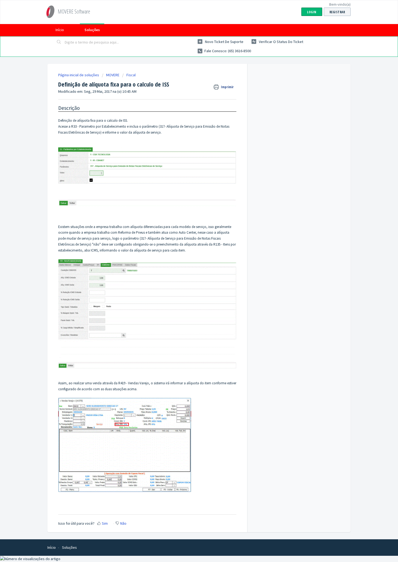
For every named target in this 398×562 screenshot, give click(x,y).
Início (60, 29)
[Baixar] (189, 215)
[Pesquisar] (59, 42)
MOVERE (112, 74)
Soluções (92, 29)
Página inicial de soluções (79, 74)
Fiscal (131, 74)
